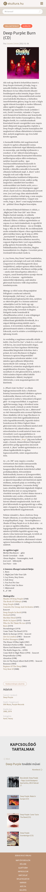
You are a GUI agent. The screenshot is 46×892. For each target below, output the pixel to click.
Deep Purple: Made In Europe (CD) (28, 797)
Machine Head (9, 618)
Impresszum (23, 871)
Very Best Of (8, 669)
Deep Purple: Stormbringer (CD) (26, 834)
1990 (5, 711)
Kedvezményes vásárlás (15, 684)
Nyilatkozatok (23, 879)
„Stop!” (24, 439)
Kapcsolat (23, 875)
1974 (10, 711)
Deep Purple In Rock (12, 612)
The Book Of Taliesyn (12, 601)
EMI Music (7, 704)
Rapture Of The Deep (12, 666)
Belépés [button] (23, 890)
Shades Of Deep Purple (13, 599)
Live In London (9, 637)
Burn (5, 626)
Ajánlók (27, 26)
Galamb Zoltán (13, 43)
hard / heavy (8, 718)
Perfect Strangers (10, 639)
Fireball (6, 615)
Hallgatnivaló (12, 26)
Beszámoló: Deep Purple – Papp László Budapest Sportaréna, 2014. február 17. (29, 782)
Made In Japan (9, 620)
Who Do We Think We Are (14, 623)
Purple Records (18, 704)
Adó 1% (23, 886)
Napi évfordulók (23, 860)
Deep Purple (8, 697)
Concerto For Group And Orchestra (18, 607)
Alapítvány (23, 868)
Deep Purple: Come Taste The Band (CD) (29, 815)
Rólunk (23, 864)
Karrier (23, 882)
